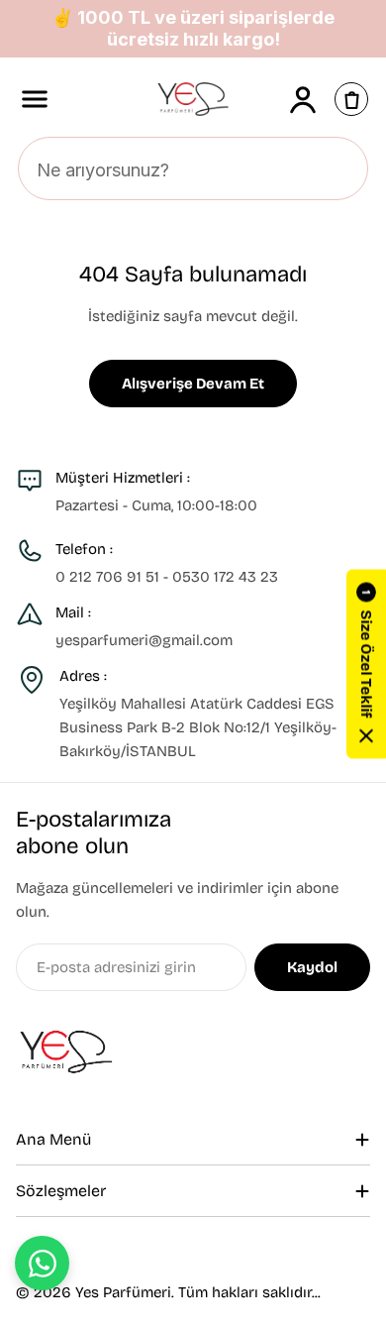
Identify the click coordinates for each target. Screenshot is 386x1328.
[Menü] (34, 99)
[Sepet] (351, 99)
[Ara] (341, 169)
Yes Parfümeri (123, 1292)
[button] (366, 664)
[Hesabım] (303, 99)
